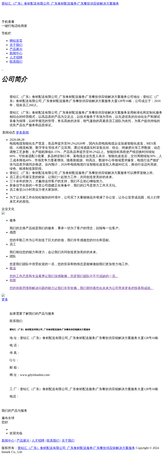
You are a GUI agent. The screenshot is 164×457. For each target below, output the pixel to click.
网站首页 (16, 40)
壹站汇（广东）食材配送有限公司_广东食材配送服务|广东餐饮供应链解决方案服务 (60, 3)
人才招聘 (16, 57)
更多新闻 (22, 132)
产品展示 (16, 49)
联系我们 (16, 61)
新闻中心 (16, 53)
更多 (5, 299)
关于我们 (16, 45)
